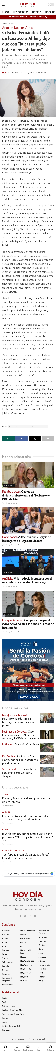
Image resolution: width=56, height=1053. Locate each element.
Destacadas (30, 427)
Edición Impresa (8, 1006)
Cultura (5, 970)
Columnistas (7, 962)
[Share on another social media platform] (48, 438)
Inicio (5, 12)
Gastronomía (25, 938)
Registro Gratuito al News (13, 1010)
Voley (40, 980)
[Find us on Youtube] (35, 915)
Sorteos (5, 1022)
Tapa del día (44, 964)
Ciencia (5, 958)
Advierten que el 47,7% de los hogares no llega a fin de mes (26, 539)
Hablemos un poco (26, 951)
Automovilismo (8, 938)
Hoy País (36, 12)
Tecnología (42, 968)
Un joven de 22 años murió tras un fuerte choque (19, 772)
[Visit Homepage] (27, 4)
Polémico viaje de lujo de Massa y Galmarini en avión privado (18, 720)
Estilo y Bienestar (27, 930)
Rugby (41, 949)
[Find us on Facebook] (20, 915)
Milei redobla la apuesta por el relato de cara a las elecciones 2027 (27, 580)
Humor (23, 980)
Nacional (9, 485)
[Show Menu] (3, 4)
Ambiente (6, 930)
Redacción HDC (16, 72)
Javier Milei (42, 427)
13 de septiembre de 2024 (38, 72)
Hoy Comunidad (27, 961)
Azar (4, 946)
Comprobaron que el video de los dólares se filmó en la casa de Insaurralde (28, 623)
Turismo (41, 976)
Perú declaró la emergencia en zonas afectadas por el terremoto (20, 759)
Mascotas (42, 937)
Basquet (5, 950)
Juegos (5, 1018)
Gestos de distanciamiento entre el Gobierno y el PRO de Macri (26, 495)
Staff (4, 1002)
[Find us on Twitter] (25, 915)
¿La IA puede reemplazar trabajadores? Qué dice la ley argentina (26, 856)
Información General (43, 931)
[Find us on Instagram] (30, 915)
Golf (22, 946)
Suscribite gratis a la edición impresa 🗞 (28, 17)
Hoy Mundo (25, 972)
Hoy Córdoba (20, 12)
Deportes (6, 974)
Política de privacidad (11, 1026)
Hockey (23, 957)
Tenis (40, 972)
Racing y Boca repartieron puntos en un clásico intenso (26, 800)
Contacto (6, 1030)
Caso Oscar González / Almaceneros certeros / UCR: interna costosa (20, 735)
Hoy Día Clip (25, 968)
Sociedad (42, 957)
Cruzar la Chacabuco (20, 744)
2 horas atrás (8, 805)
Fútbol (5, 794)
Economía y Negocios (13, 850)
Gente (23, 942)
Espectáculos (7, 984)
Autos (4, 942)
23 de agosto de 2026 (11, 503)
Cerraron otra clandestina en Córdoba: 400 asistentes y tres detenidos (25, 817)
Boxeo (4, 954)
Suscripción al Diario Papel (13, 1014)
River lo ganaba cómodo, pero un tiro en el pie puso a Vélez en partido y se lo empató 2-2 (27, 837)
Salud (40, 953)
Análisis (5, 934)
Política (12, 23)
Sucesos (6, 812)
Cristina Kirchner (16, 427)
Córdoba (5, 966)
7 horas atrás (8, 823)
